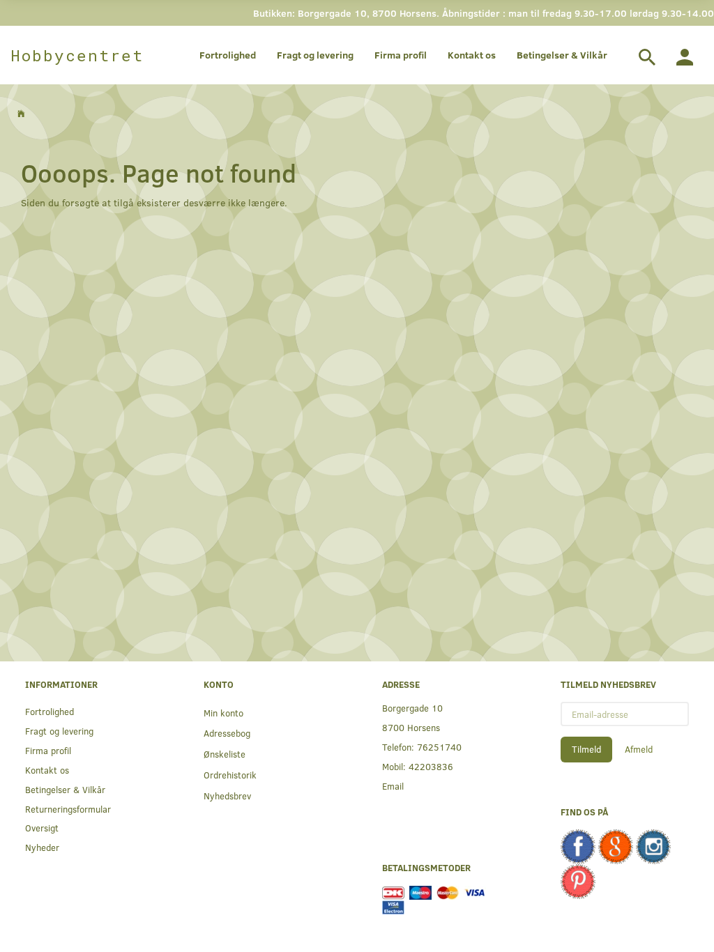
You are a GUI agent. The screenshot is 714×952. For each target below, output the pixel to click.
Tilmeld (586, 749)
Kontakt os (472, 54)
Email (393, 786)
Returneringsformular (68, 809)
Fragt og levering (315, 54)
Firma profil (400, 54)
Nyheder (42, 847)
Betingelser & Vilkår (562, 54)
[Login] (685, 55)
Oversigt (42, 828)
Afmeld (639, 749)
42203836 (431, 766)
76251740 (439, 747)
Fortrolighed (227, 54)
